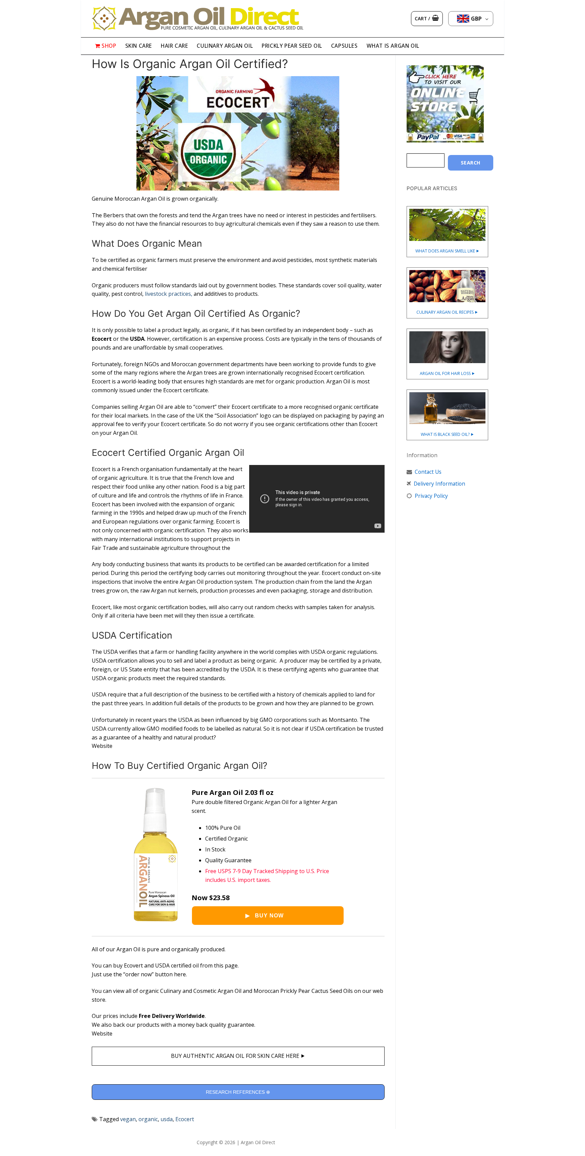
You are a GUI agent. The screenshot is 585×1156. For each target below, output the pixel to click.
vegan (128, 1119)
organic (148, 1119)
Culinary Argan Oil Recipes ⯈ (447, 312)
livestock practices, (168, 293)
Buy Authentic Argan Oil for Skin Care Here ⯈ (238, 1056)
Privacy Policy (431, 495)
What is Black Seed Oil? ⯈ (447, 434)
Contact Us (428, 471)
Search (471, 162)
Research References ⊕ (238, 1092)
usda (166, 1119)
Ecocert (184, 1119)
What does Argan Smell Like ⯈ (447, 251)
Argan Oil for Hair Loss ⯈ (447, 373)
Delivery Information (439, 483)
